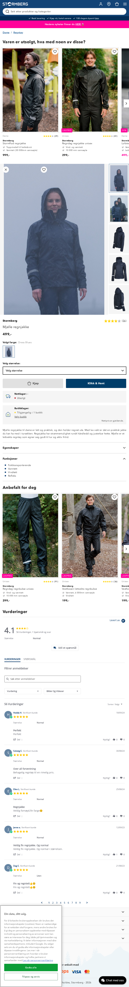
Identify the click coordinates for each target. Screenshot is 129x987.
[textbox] (124, 705)
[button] (18, 739)
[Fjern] (122, 11)
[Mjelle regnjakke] (9, 352)
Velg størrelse (14, 370)
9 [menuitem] (80, 902)
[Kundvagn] (117, 4)
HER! (78, 24)
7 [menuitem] (72, 902)
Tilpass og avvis (31, 976)
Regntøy (18, 32)
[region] (31, 946)
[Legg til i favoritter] (55, 51)
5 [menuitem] (64, 902)
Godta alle (31, 967)
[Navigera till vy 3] (119, 238)
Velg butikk (20, 416)
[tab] (65, 648)
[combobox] (22, 691)
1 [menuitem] (49, 902)
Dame (6, 32)
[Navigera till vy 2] (119, 208)
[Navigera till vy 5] (119, 299)
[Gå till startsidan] (15, 4)
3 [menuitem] (56, 902)
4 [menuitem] (60, 902)
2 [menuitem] (53, 902)
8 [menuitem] (76, 902)
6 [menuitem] (68, 902)
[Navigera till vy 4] (119, 269)
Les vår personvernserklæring (38, 960)
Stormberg (10, 320)
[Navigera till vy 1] (119, 178)
